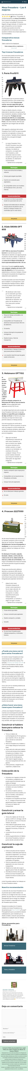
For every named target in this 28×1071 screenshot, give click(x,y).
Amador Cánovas (8, 989)
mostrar (14, 48)
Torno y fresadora (9, 969)
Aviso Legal (22, 1048)
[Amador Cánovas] (14, 987)
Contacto (5, 1048)
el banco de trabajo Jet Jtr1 (15, 662)
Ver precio (14, 218)
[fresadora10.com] (6, 2)
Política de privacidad (13, 1048)
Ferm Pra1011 (16, 910)
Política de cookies (7, 1049)
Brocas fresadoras (9, 945)
